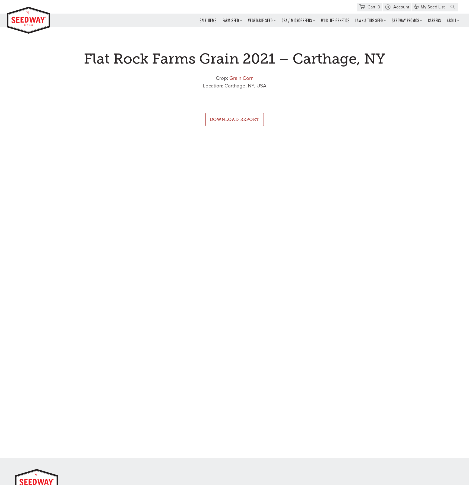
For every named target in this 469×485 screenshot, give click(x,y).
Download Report (234, 119)
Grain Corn (241, 78)
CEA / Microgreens (297, 20)
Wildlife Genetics (335, 20)
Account (401, 7)
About (451, 20)
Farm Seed (231, 20)
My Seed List (433, 7)
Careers (434, 20)
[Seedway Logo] (28, 20)
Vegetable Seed (260, 20)
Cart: (373, 7)
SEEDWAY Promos (405, 20)
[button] (452, 7)
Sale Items (208, 20)
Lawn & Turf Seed (369, 20)
